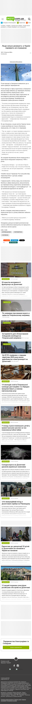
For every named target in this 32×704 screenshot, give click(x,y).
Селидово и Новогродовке (12, 522)
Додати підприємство (16, 647)
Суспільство (4, 53)
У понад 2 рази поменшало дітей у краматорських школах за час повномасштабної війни (16, 428)
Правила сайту (17, 699)
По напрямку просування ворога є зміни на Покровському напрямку (16, 314)
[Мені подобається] (30, 53)
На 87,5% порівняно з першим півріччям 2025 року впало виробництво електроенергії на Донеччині (15, 358)
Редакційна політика (12, 700)
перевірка (18, 232)
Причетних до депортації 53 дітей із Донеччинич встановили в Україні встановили (15, 548)
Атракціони (6, 232)
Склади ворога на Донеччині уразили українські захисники (14, 466)
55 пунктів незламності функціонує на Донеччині (12, 283)
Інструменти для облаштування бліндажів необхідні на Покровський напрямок (15, 336)
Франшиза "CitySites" (6, 662)
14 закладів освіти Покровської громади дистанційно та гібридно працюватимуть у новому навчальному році (15, 388)
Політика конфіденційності (7, 699)
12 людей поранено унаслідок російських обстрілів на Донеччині (16, 586)
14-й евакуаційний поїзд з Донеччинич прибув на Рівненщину (16, 503)
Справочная (27, 522)
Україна (5, 235)
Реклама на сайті (5, 661)
